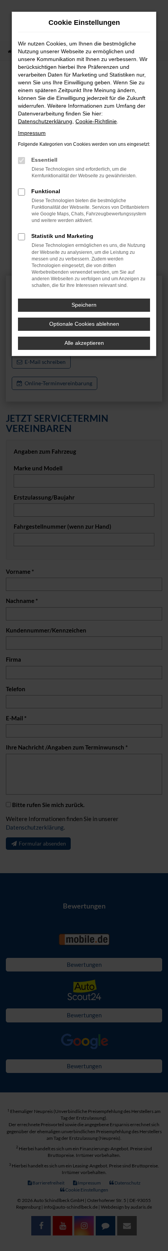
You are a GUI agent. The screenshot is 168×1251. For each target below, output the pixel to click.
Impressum (32, 133)
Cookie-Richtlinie (96, 121)
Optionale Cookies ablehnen (84, 324)
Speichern (84, 305)
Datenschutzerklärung (45, 121)
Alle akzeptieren (84, 343)
